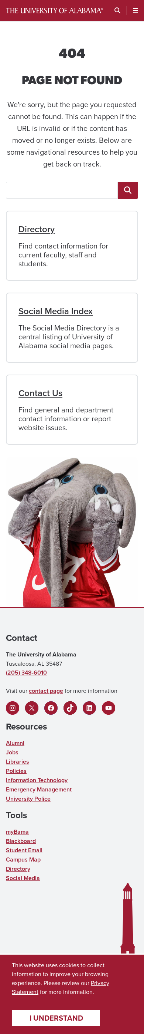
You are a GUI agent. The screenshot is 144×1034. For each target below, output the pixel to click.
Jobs (12, 752)
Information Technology (37, 780)
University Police (28, 798)
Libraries (17, 761)
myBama (17, 831)
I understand (56, 1017)
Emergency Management (39, 789)
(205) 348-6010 (26, 672)
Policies (16, 771)
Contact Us (40, 392)
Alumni (15, 743)
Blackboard (21, 841)
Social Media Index (55, 310)
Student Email (24, 850)
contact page (46, 690)
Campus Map (23, 859)
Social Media (23, 878)
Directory (36, 229)
